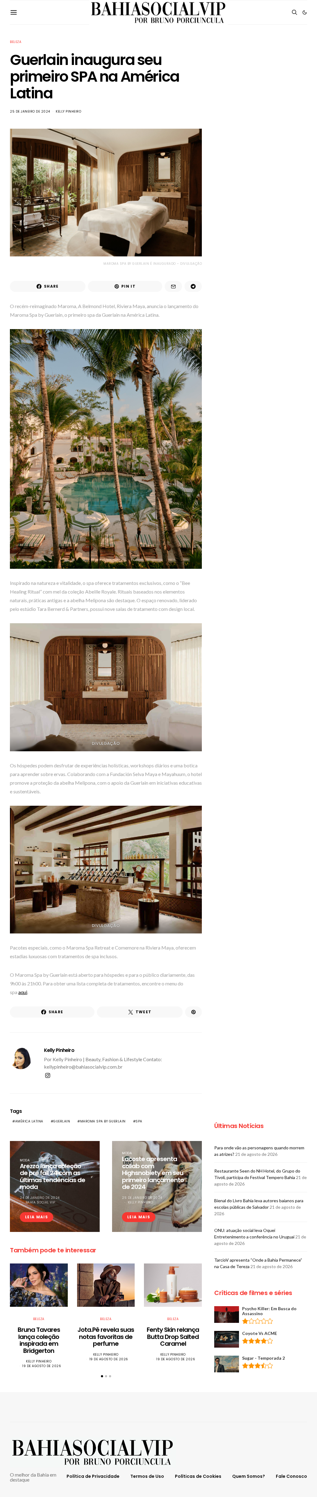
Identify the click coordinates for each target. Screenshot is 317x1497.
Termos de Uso (147, 1476)
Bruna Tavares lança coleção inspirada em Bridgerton (39, 1340)
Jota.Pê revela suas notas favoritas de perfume (105, 1336)
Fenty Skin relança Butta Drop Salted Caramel (173, 1336)
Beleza (15, 42)
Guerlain (61, 1121)
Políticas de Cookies (198, 1476)
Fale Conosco (291, 1476)
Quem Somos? (248, 1476)
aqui (22, 992)
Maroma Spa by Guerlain (103, 1121)
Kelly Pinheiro (68, 111)
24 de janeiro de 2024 (40, 1197)
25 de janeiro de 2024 (30, 111)
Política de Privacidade (93, 1476)
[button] (304, 12)
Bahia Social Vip (40, 1202)
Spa (139, 1121)
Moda (25, 1160)
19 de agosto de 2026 (41, 1366)
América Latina (29, 1121)
